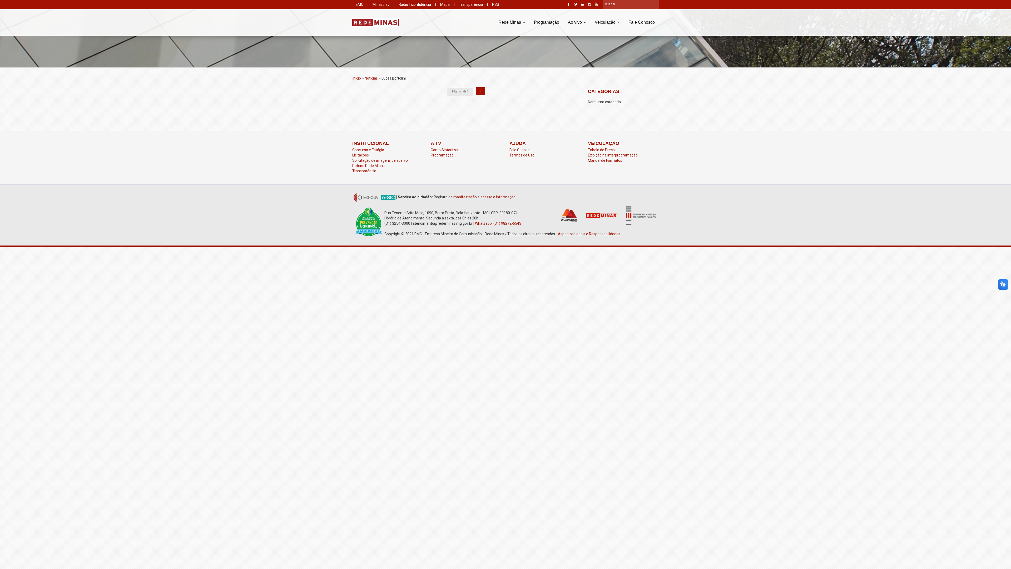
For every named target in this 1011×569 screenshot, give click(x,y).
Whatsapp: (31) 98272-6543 (498, 223)
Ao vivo (575, 22)
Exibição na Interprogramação (613, 155)
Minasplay (381, 4)
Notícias (371, 78)
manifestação (465, 197)
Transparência (471, 4)
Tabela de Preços (602, 150)
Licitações (360, 155)
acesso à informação (498, 197)
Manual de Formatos (605, 160)
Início (357, 78)
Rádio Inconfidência (415, 4)
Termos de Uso (521, 155)
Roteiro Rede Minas (368, 166)
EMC (359, 4)
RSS (495, 4)
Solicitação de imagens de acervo (380, 160)
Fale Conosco (641, 22)
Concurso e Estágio (368, 150)
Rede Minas (510, 22)
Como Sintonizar (445, 150)
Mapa (445, 4)
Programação (546, 22)
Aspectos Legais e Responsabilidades (589, 234)
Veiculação (606, 22)
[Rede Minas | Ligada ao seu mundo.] (375, 22)
